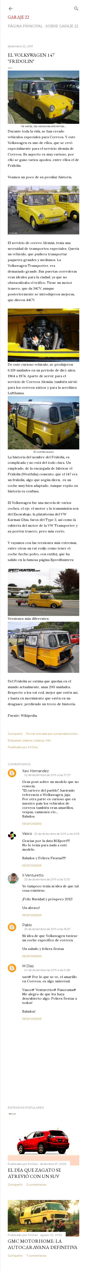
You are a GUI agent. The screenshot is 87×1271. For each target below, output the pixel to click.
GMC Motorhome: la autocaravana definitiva (43, 1244)
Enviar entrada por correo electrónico (52, 733)
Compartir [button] (15, 733)
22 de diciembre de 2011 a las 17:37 (47, 775)
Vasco (27, 833)
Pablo (27, 925)
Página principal (25, 26)
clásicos (39, 740)
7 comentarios (36, 1255)
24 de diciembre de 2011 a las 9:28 (47, 970)
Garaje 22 (18, 17)
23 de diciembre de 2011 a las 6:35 (56, 833)
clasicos (27, 740)
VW (48, 740)
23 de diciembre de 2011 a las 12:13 (47, 879)
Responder (32, 823)
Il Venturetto (33, 875)
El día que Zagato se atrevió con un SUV (34, 1173)
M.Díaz (28, 966)
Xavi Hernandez (35, 771)
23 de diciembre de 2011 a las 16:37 (47, 929)
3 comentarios (36, 1184)
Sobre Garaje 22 (61, 26)
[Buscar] (76, 7)
